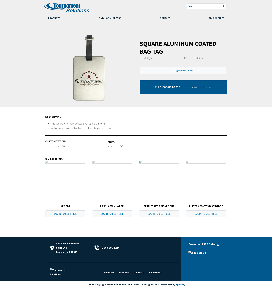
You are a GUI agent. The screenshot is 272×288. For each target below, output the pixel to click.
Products (54, 18)
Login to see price (183, 70)
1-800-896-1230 (170, 87)
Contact (165, 18)
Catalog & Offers (110, 18)
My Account (216, 18)
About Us (109, 272)
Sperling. (181, 284)
